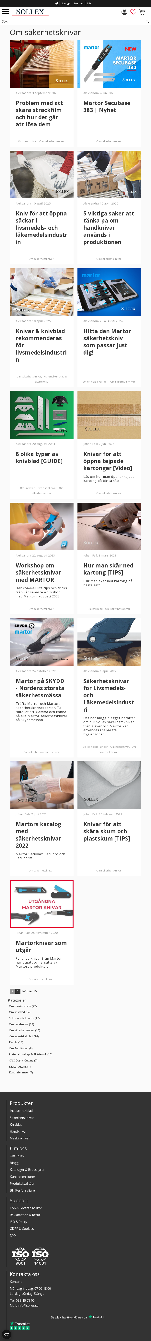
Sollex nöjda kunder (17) (24, 1018)
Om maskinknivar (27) (23, 1006)
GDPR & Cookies (22, 1228)
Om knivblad (27, 488)
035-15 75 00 (25, 1300)
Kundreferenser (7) (21, 1072)
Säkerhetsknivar (22, 1118)
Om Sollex (17, 1156)
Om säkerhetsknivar (51, 141)
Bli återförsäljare (22, 1190)
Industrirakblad (21, 1110)
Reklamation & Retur (25, 1215)
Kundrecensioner (22, 1177)
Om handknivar (27, 141)
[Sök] (147, 21)
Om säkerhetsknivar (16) (24, 1030)
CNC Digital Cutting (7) (23, 1060)
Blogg (14, 1163)
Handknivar (18, 1131)
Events (55, 752)
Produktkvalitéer (22, 1183)
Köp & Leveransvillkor (26, 1208)
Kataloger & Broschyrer (27, 1169)
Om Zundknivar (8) (21, 1048)
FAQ (13, 1235)
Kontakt (16, 1281)
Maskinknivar (20, 1138)
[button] (5, 11)
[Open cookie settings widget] (6, 1334)
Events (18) (16, 1042)
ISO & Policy (18, 1222)
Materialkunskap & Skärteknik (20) (30, 1054)
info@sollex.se (28, 1305)
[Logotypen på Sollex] (30, 14)
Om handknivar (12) (21, 1024)
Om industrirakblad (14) (24, 1036)
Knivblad (16, 1124)
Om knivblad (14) (19, 1012)
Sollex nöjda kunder (95, 381)
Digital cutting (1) (20, 1066)
